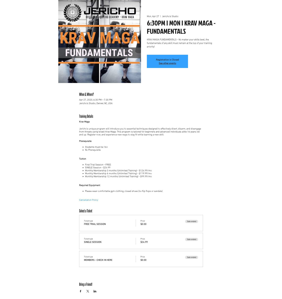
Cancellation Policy (88, 200)
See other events (167, 63)
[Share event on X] (87, 291)
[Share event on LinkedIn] (95, 291)
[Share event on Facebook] (80, 291)
